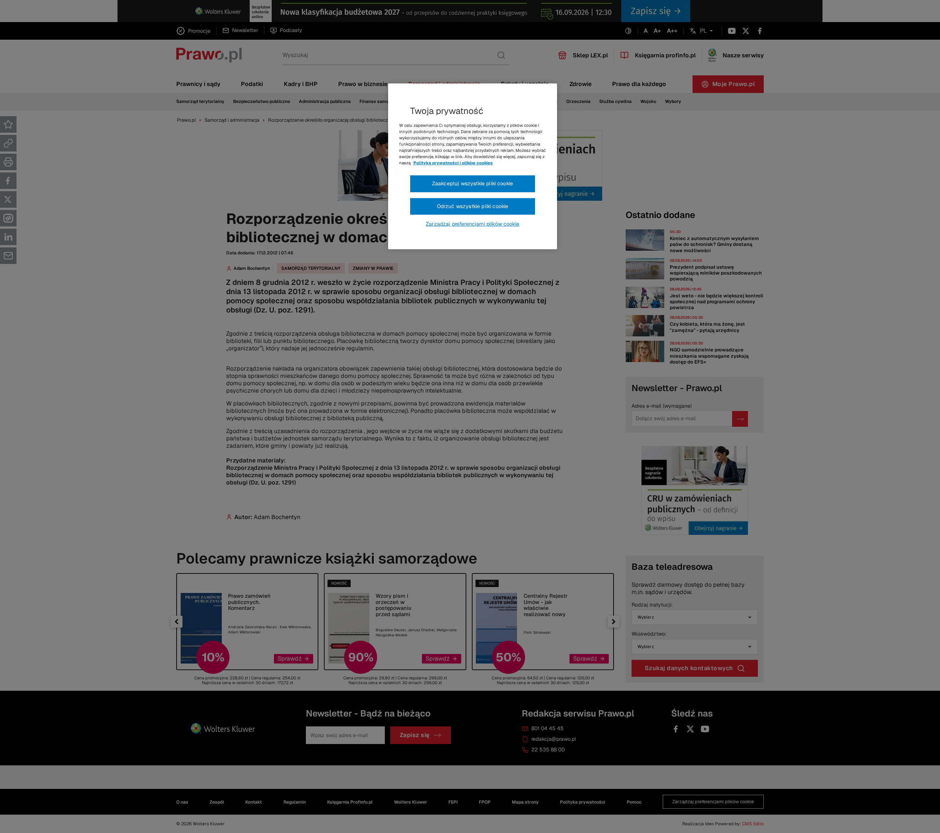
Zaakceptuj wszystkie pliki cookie (472, 183)
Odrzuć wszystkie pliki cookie (473, 206)
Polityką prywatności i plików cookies (453, 162)
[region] (472, 166)
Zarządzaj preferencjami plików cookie (472, 224)
